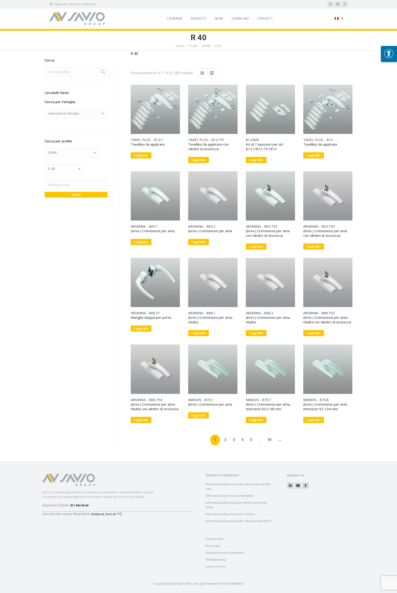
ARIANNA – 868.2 (259, 313)
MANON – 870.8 (316, 399)
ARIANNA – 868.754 (146, 399)
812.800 (252, 139)
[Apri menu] (389, 54)
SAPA (206, 46)
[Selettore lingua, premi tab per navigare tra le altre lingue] (339, 18)
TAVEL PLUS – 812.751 (206, 139)
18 (269, 440)
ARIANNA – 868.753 (319, 313)
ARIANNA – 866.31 (145, 313)
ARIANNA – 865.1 (144, 226)
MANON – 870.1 (201, 399)
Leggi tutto (141, 155)
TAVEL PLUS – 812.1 (147, 139)
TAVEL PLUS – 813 (318, 139)
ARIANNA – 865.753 (261, 226)
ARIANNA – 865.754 (319, 226)
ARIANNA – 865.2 (202, 226)
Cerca (102, 71)
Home (180, 46)
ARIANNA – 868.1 (202, 313)
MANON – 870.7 (258, 399)
